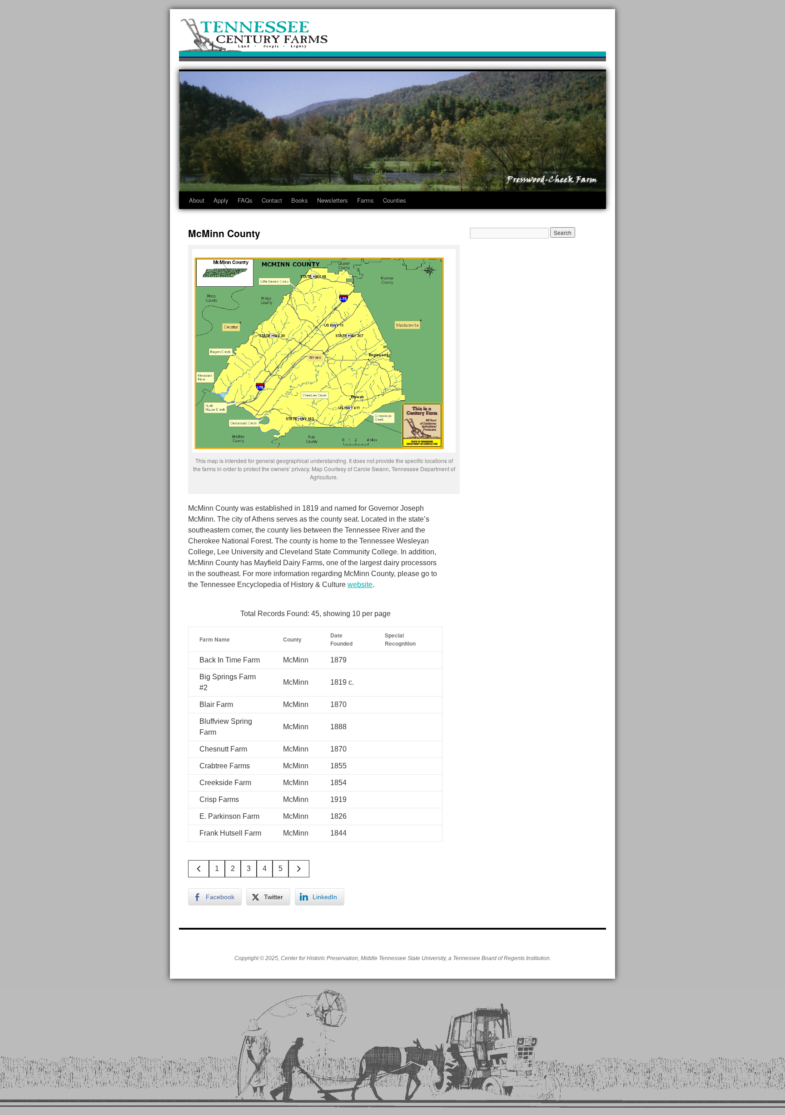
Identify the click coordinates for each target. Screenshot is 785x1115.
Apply (221, 200)
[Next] (298, 868)
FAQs (245, 200)
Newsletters (332, 200)
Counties (394, 200)
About (196, 200)
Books (299, 200)
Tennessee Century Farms (392, 37)
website (360, 584)
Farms (365, 200)
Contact (272, 200)
